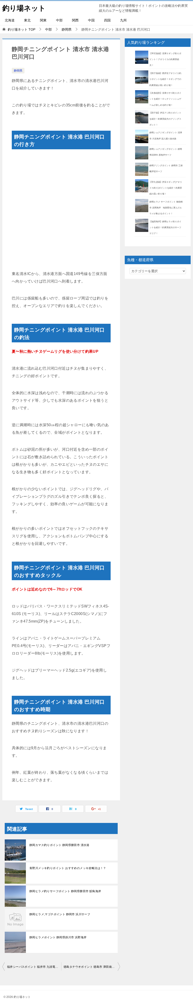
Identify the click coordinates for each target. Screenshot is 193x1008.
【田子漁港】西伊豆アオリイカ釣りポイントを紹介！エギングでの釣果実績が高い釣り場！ (165, 79)
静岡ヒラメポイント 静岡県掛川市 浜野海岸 (57, 937)
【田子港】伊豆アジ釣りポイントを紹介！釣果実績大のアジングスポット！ (165, 119)
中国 (91, 20)
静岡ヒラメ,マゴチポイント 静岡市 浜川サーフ (59, 914)
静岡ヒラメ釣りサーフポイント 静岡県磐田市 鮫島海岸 (65, 891)
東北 (27, 20)
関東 (43, 20)
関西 (75, 20)
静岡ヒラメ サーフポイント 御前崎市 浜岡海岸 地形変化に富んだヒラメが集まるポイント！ (166, 208)
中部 (59, 20)
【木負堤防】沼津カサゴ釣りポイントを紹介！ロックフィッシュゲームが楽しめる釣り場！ (165, 99)
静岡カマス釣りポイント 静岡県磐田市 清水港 (59, 845)
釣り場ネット (24, 8)
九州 (123, 20)
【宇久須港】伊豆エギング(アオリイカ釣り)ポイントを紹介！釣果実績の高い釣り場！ (165, 188)
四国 (107, 20)
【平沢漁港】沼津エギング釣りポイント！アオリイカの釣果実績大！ (165, 59)
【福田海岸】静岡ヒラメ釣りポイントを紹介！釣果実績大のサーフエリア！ (165, 227)
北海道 (10, 20)
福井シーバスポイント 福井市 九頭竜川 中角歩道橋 (34, 966)
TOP (21, 29)
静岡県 (18, 70)
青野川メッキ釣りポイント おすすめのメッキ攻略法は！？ (67, 868)
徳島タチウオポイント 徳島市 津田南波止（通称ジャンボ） (92, 966)
